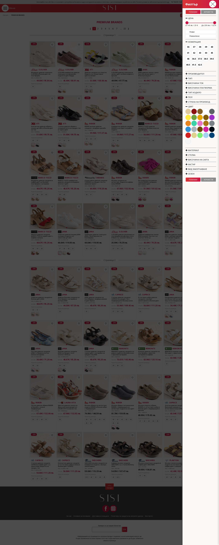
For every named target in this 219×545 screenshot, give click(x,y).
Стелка (191, 155)
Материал (193, 150)
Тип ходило (194, 92)
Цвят (190, 106)
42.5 (200, 64)
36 (188, 47)
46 (188, 58)
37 (194, 47)
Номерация (194, 42)
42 (194, 53)
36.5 (194, 58)
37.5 (200, 58)
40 (212, 47)
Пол (190, 97)
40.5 (188, 64)
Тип (190, 78)
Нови (192, 32)
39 (206, 47)
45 (212, 53)
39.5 (212, 58)
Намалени (194, 36)
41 (188, 53)
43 (200, 53)
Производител (196, 73)
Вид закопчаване (197, 169)
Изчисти (208, 12)
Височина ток (195, 83)
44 (206, 53)
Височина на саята (198, 159)
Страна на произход (199, 102)
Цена (190, 18)
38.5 (206, 58)
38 (200, 47)
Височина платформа (200, 88)
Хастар (191, 164)
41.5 (194, 64)
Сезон (191, 173)
